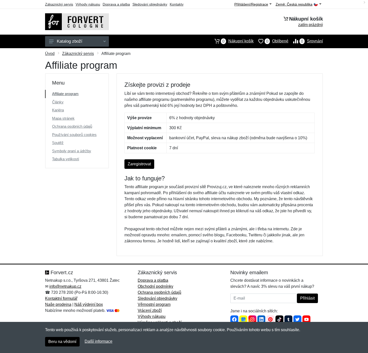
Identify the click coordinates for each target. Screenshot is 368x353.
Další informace (98, 341)
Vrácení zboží (150, 310)
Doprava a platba (116, 4)
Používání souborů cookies (74, 134)
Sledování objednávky (149, 4)
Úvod (50, 53)
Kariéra (58, 110)
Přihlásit (307, 298)
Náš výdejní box (88, 304)
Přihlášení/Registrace (251, 4)
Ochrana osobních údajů (72, 126)
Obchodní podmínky (155, 286)
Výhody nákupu (88, 4)
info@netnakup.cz (65, 286)
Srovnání (312, 41)
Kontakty (176, 4)
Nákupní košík (238, 41)
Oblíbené (277, 41)
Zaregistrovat (139, 164)
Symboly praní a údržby (71, 151)
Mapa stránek (63, 118)
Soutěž (58, 142)
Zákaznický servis (59, 4)
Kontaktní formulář (61, 298)
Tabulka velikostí (65, 159)
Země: (294, 4)
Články (58, 102)
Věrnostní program (154, 304)
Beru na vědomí (62, 341)
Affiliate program (65, 94)
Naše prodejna (58, 304)
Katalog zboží (69, 41)
